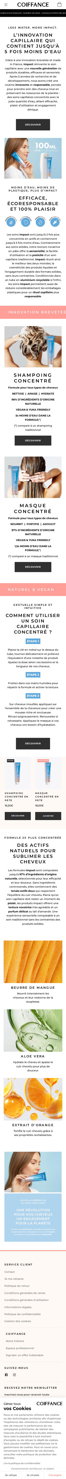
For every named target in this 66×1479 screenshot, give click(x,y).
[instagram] (14, 1375)
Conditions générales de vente (24, 1293)
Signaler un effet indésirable (24, 1355)
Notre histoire (15, 1341)
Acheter (48, 816)
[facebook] (6, 1375)
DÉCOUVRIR (33, 124)
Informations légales (18, 1307)
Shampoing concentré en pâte (17, 796)
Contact (9, 1272)
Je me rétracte (14, 1279)
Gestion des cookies (17, 1321)
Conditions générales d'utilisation (26, 1300)
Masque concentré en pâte (47, 796)
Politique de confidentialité (22, 1314)
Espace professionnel (20, 1348)
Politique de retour (17, 1286)
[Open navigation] (8, 4)
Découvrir (17, 816)
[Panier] (59, 5)
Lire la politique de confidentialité (22, 1463)
